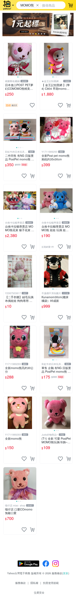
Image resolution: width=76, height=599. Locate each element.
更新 (65, 573)
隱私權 (34, 583)
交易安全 (39, 592)
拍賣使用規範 (51, 583)
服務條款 (20, 583)
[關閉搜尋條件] (37, 5)
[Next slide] (33, 59)
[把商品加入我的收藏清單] (32, 105)
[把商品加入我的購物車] (68, 105)
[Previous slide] (6, 59)
